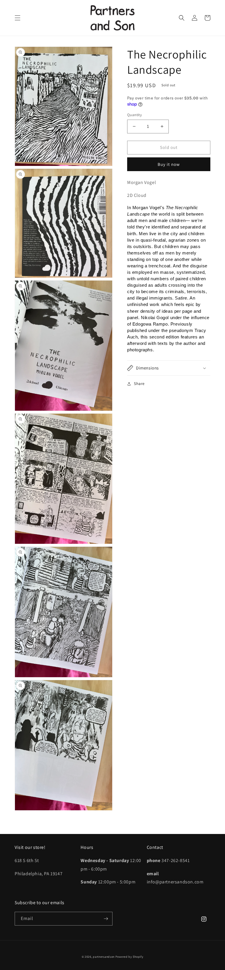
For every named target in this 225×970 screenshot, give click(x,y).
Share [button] (139, 383)
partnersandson (104, 957)
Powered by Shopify (129, 957)
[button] (17, 17)
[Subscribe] (105, 919)
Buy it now (169, 164)
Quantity (134, 114)
